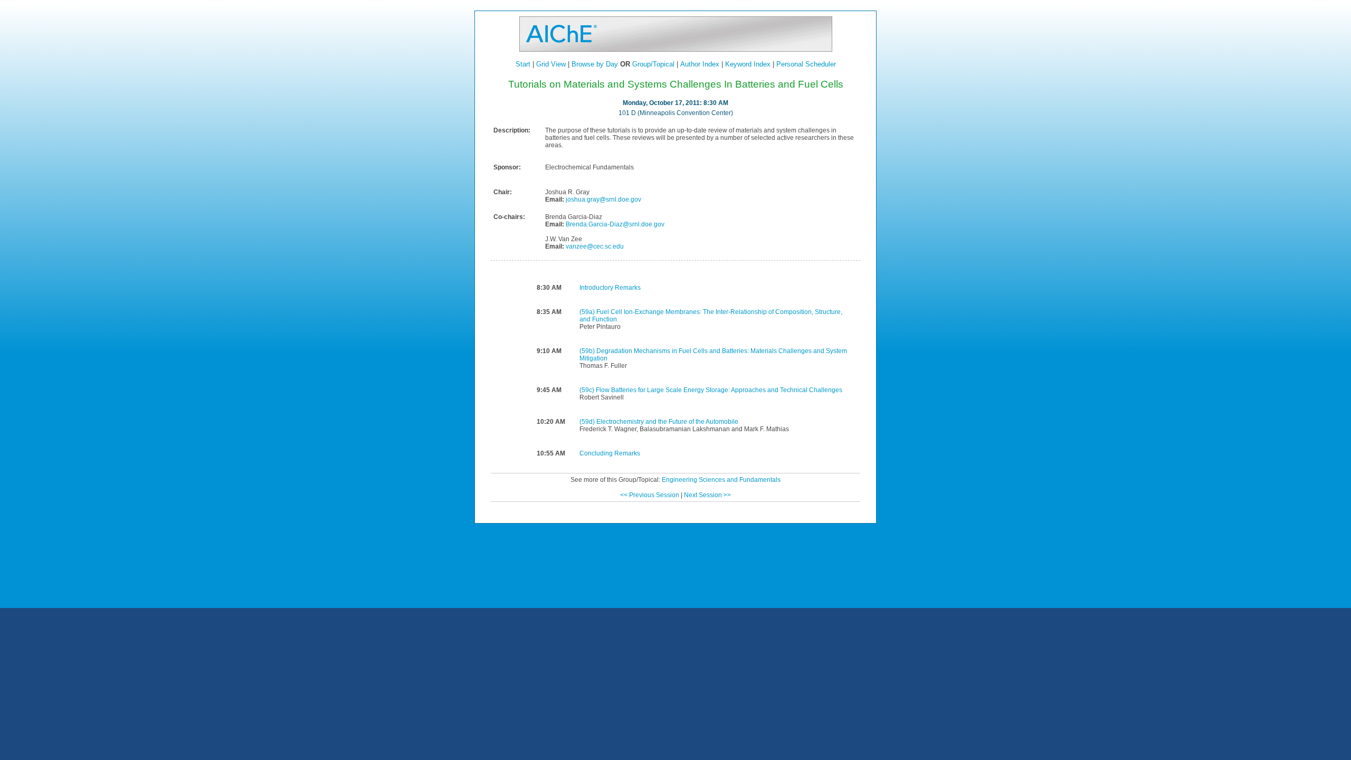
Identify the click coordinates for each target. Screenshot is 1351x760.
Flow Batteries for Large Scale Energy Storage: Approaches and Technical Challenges (719, 390)
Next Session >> (707, 495)
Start (523, 64)
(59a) (587, 312)
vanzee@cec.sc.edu (594, 246)
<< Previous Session (649, 495)
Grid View (551, 64)
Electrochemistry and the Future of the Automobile (667, 421)
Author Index (699, 64)
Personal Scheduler (806, 64)
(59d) (587, 421)
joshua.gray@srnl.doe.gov (602, 199)
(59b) (587, 351)
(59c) (587, 390)
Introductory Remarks (610, 287)
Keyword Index (747, 64)
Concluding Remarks (609, 453)
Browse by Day (595, 64)
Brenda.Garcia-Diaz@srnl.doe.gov (614, 224)
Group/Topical (653, 64)
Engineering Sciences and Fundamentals (721, 479)
